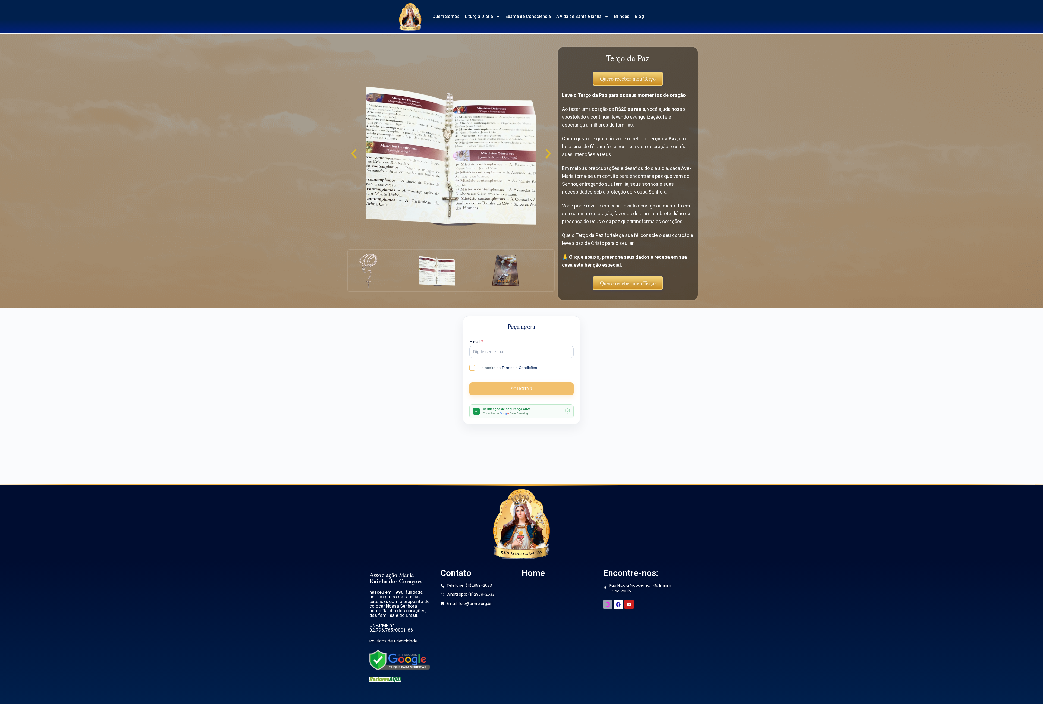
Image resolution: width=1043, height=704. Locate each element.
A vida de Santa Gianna (579, 16)
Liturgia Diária (479, 16)
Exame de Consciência (528, 16)
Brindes (621, 16)
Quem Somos (446, 16)
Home (533, 573)
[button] (353, 153)
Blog (639, 16)
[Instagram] (607, 604)
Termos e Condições (519, 367)
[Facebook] (618, 604)
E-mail (476, 342)
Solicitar (521, 388)
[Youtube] (629, 604)
